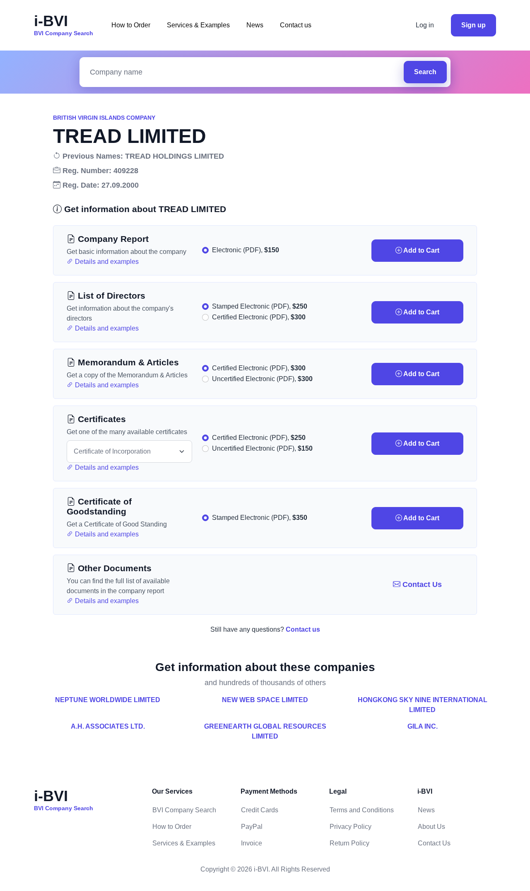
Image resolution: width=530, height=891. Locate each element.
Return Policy (349, 843)
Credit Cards (259, 810)
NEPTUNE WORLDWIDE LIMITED (107, 699)
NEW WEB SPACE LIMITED (265, 699)
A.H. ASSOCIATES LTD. (108, 726)
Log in (425, 25)
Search (425, 71)
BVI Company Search (184, 810)
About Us (431, 826)
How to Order (130, 25)
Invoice (251, 843)
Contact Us (421, 584)
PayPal (252, 826)
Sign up (473, 25)
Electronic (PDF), (245, 250)
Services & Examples (198, 25)
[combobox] (243, 72)
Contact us (295, 25)
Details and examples (106, 261)
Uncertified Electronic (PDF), (262, 378)
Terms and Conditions (362, 810)
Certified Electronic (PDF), (259, 317)
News (254, 25)
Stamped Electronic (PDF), (259, 306)
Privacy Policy (350, 826)
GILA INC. (422, 726)
